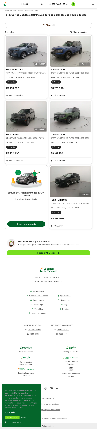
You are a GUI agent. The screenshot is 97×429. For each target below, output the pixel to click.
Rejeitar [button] (23, 417)
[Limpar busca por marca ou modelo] (42, 4)
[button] (33, 334)
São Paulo (29, 11)
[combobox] (31, 4)
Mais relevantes (80, 32)
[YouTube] (51, 389)
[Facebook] (57, 389)
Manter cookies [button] (12, 417)
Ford (36, 11)
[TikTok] (45, 389)
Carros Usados (17, 11)
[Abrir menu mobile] (93, 4)
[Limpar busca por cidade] (67, 4)
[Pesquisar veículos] (73, 4)
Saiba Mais (10, 412)
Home (7, 11)
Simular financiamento (26, 224)
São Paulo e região (76, 14)
